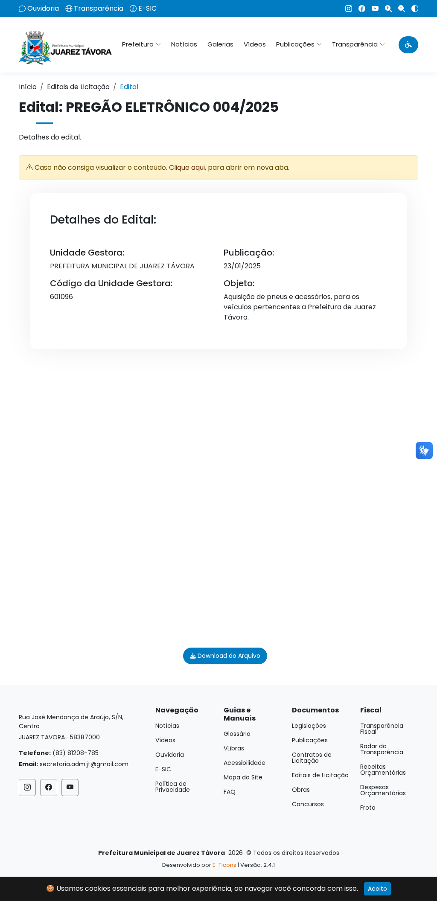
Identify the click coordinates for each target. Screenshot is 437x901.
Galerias (220, 44)
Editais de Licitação (78, 87)
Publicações (310, 740)
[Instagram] (345, 8)
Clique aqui (187, 167)
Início (28, 87)
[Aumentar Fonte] (385, 8)
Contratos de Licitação (312, 758)
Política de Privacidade (172, 787)
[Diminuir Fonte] (398, 8)
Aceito (377, 888)
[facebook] (358, 8)
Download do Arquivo (228, 655)
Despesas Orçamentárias (383, 790)
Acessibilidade (244, 763)
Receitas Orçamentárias (383, 770)
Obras (301, 790)
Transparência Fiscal (381, 729)
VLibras (234, 748)
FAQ (230, 792)
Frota (368, 808)
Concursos (308, 804)
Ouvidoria (43, 8)
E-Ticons (224, 865)
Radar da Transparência (381, 749)
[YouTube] (372, 8)
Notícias (184, 44)
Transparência (98, 8)
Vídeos (255, 44)
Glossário (237, 734)
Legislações (309, 726)
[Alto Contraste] (411, 8)
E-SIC (147, 8)
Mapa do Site (243, 777)
